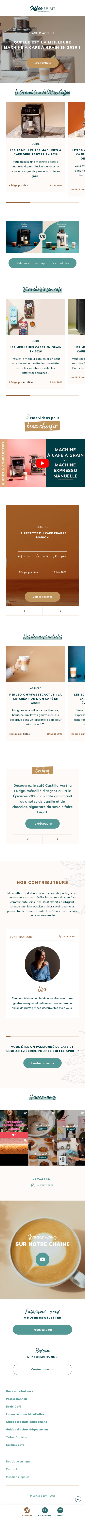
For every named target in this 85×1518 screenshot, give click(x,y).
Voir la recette (42, 597)
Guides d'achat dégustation (27, 1429)
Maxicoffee (45, 1185)
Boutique (27, 1515)
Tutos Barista (16, 1437)
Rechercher (44, 1515)
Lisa (25, 185)
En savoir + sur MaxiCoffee (25, 1414)
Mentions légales (17, 1477)
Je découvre (42, 823)
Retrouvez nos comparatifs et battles (42, 263)
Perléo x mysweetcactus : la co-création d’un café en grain (35, 699)
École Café (13, 1406)
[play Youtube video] (42, 463)
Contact (11, 1469)
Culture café (15, 1445)
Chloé (26, 733)
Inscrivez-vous (42, 1329)
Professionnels (16, 1399)
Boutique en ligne (18, 1461)
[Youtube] (42, 1259)
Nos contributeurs (19, 1391)
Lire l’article (42, 63)
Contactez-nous (42, 1063)
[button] (24, 610)
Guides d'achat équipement (26, 1422)
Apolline (28, 382)
